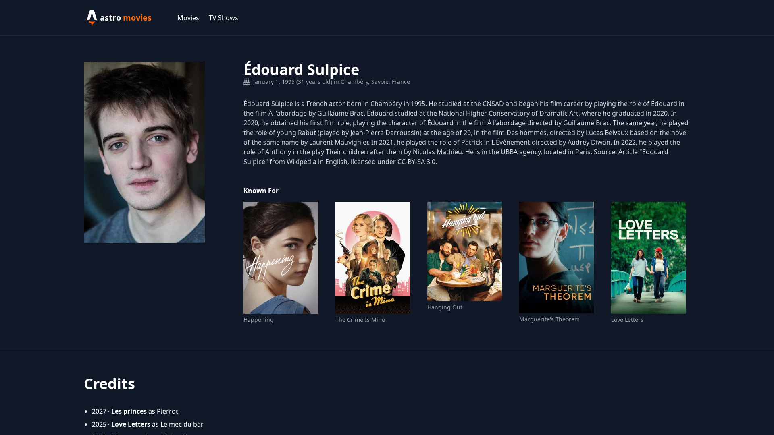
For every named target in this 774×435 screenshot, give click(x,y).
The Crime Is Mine (360, 319)
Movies (188, 17)
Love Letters (627, 319)
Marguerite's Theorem (549, 319)
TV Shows (223, 17)
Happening (258, 319)
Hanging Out (444, 307)
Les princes (129, 411)
